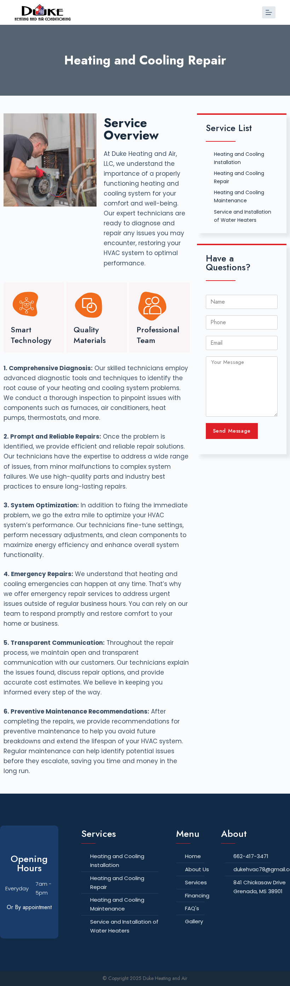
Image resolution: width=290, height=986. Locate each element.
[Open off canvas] (269, 12)
